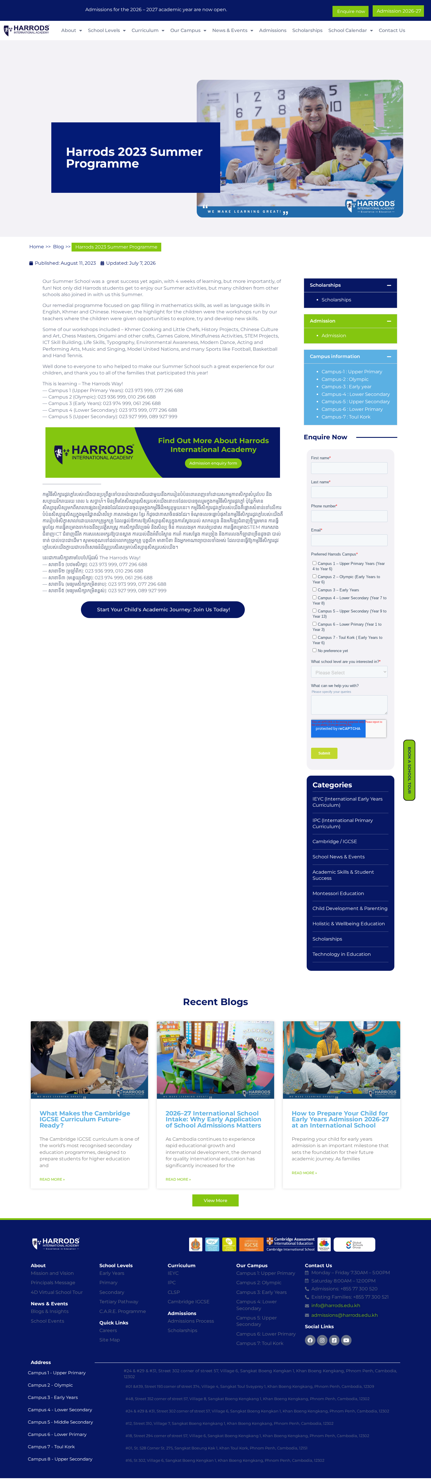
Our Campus (185, 30)
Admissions (272, 30)
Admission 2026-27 (398, 11)
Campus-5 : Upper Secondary (356, 401)
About (68, 30)
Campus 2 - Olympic (50, 1385)
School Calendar (347, 30)
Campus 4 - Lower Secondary (60, 1409)
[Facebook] (310, 1340)
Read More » (52, 1179)
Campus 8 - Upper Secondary (60, 1459)
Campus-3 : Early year (346, 386)
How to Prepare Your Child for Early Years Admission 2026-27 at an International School (340, 1119)
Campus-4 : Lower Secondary (356, 394)
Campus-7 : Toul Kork (346, 417)
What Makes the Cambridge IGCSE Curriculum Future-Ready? (85, 1119)
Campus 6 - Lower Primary (57, 1434)
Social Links (319, 1326)
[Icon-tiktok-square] (334, 1340)
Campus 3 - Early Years (53, 1397)
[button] (350, 285)
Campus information (335, 356)
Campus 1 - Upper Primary (57, 1372)
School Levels (104, 30)
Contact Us (392, 30)
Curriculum (145, 30)
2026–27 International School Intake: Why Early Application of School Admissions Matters (214, 1119)
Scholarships (307, 30)
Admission (322, 321)
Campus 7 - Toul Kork (51, 1446)
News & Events (229, 30)
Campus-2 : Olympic (346, 379)
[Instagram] (322, 1340)
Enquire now (350, 11)
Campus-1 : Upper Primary (353, 371)
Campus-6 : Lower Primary (353, 409)
